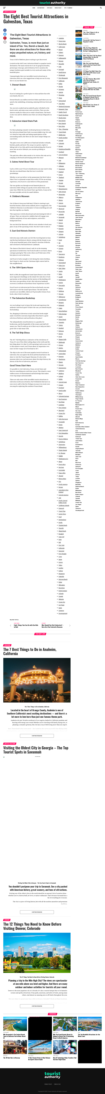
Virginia (61, 180)
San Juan (61, 467)
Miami (60, 461)
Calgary (61, 52)
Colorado (61, 143)
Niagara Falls (62, 339)
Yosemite (61, 322)
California (61, 81)
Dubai (60, 582)
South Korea (62, 72)
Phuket (61, 362)
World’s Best (58, 8)
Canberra (61, 371)
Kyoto (60, 251)
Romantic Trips (63, 109)
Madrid (61, 220)
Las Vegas (61, 605)
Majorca (61, 197)
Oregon (61, 385)
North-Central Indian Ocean (83, 432)
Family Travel (63, 112)
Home (33, 8)
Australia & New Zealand (82, 426)
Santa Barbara (63, 311)
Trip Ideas (49, 8)
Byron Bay (62, 211)
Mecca (60, 393)
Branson (61, 55)
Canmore (61, 610)
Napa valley (62, 473)
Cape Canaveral (63, 430)
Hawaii (61, 49)
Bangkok (61, 534)
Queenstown (62, 368)
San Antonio (62, 206)
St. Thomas (62, 453)
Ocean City (62, 413)
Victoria (61, 294)
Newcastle (62, 285)
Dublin (61, 379)
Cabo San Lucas (63, 419)
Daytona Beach (63, 579)
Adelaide (61, 214)
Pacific (61, 522)
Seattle (61, 282)
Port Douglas (62, 554)
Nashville (61, 576)
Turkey (61, 325)
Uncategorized (63, 613)
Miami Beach (62, 531)
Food (60, 517)
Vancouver (62, 254)
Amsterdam (62, 353)
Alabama (61, 166)
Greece (61, 562)
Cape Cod (61, 537)
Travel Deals (62, 132)
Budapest (61, 305)
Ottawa (61, 345)
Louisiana (61, 405)
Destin (60, 425)
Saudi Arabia (62, 390)
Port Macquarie (63, 78)
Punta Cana (62, 41)
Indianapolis (62, 58)
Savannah (61, 217)
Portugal (61, 69)
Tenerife (61, 528)
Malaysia (61, 599)
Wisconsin (62, 186)
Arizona (61, 234)
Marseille (61, 64)
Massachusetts (63, 189)
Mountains (62, 194)
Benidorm (61, 257)
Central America (63, 495)
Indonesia (61, 548)
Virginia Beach (63, 525)
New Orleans (62, 407)
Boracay (61, 61)
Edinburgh (62, 342)
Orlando (61, 593)
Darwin (61, 334)
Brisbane (61, 260)
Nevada (61, 183)
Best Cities (62, 126)
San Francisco (63, 399)
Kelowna (61, 331)
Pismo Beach (62, 319)
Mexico (61, 200)
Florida (61, 86)
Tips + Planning (68, 8)
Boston (61, 288)
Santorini (61, 551)
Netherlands (62, 351)
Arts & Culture (63, 155)
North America (63, 484)
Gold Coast (62, 47)
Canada (61, 596)
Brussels (61, 228)
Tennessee (62, 169)
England (61, 172)
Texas (60, 98)
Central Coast (63, 382)
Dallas (60, 84)
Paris (60, 539)
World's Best (62, 118)
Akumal (61, 476)
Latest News (62, 514)
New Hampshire (63, 433)
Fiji (59, 243)
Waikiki (61, 456)
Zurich (60, 317)
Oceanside (62, 422)
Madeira (61, 427)
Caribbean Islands (64, 505)
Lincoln (61, 436)
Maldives (61, 373)
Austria (61, 92)
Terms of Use (57, 1084)
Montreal (61, 209)
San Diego (61, 402)
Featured (61, 508)
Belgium (61, 226)
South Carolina (63, 137)
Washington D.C (63, 459)
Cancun (61, 203)
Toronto (61, 246)
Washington (62, 280)
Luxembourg (62, 300)
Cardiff (61, 277)
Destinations (40, 8)
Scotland (61, 152)
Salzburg (61, 291)
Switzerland (62, 101)
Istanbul (61, 328)
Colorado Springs (64, 396)
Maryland (61, 410)
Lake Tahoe (62, 268)
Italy (60, 66)
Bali (60, 542)
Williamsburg (62, 447)
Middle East (62, 135)
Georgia (61, 140)
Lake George (62, 191)
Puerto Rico (62, 464)
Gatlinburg (62, 237)
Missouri (61, 157)
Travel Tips (62, 511)
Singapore (62, 573)
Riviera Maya (62, 479)
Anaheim (61, 38)
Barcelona (62, 588)
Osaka (60, 308)
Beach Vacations (63, 115)
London (61, 568)
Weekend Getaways (64, 106)
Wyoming (61, 95)
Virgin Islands (63, 450)
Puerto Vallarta (63, 439)
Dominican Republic (64, 149)
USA (60, 481)
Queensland (62, 263)
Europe (61, 146)
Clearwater (62, 444)
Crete (60, 556)
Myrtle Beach (62, 44)
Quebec (61, 348)
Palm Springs (63, 314)
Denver (61, 223)
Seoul (60, 240)
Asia (60, 160)
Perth (60, 336)
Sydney (61, 571)
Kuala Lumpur (63, 591)
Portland (61, 388)
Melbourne (62, 297)
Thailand (61, 177)
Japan (60, 559)
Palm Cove (62, 265)
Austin (61, 271)
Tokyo (60, 565)
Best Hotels (62, 121)
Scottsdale (62, 470)
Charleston (62, 359)
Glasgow (61, 231)
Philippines (62, 163)
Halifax (61, 416)
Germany (61, 89)
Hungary (61, 302)
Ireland (61, 376)
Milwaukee (62, 585)
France (61, 174)
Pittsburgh (62, 75)
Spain (60, 608)
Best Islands (62, 123)
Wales (60, 274)
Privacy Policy (48, 1084)
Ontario (61, 248)
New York (61, 545)
